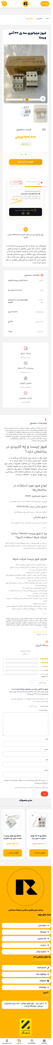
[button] (45, 73)
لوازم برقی (29, 18)
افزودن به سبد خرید (25, 161)
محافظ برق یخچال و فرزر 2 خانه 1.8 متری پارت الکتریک (12, 837)
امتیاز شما (44, 706)
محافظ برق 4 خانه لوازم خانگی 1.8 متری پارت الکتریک (39, 838)
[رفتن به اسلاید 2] (23, 99)
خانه (47, 18)
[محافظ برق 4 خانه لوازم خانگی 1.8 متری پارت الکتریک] (39, 821)
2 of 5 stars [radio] (35, 706)
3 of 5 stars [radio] (33, 706)
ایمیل (46, 770)
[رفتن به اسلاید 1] (27, 99)
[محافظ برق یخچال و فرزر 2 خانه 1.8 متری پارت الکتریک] (12, 821)
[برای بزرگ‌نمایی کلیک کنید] (43, 98)
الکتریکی (39, 18)
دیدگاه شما (43, 710)
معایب (46, 749)
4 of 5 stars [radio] (31, 706)
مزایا (46, 739)
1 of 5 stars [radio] (36, 706)
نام (47, 760)
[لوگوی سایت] (26, 3)
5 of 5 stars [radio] (30, 706)
